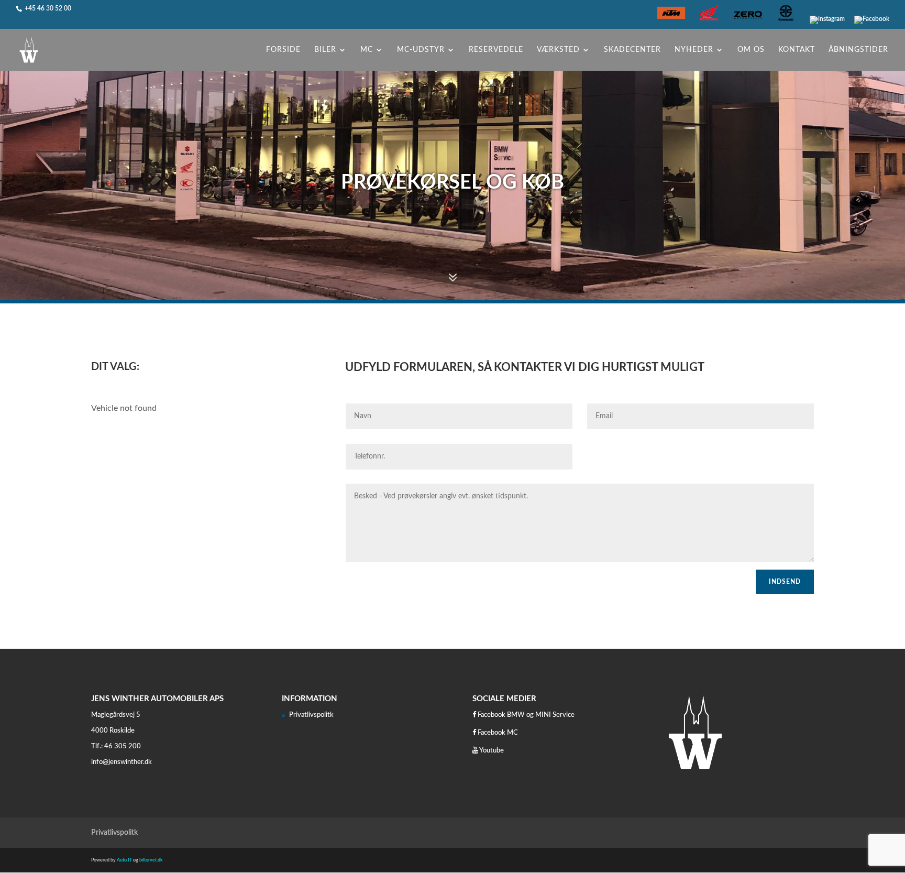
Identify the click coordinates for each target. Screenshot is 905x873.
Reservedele (496, 49)
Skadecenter (632, 49)
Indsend (785, 582)
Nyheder (694, 49)
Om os (751, 49)
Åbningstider (858, 49)
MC (366, 49)
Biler (325, 49)
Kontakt (796, 49)
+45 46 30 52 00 (48, 8)
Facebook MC (497, 732)
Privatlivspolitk (311, 715)
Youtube (491, 750)
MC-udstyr (421, 49)
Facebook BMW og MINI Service (525, 715)
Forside (283, 49)
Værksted (558, 49)
